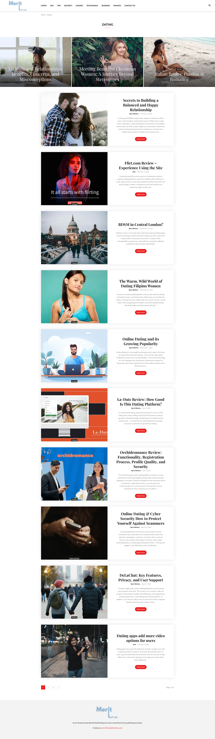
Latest (44, 5)
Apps (74, 676)
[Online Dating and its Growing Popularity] (74, 355)
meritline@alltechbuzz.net (112, 728)
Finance (117, 5)
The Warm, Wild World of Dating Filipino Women (140, 283)
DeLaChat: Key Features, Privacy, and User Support (140, 577)
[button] (210, 6)
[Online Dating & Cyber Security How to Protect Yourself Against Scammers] (74, 533)
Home (43, 15)
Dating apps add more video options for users (141, 638)
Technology (92, 5)
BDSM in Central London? (140, 224)
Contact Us (129, 5)
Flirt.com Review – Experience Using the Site (140, 165)
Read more (141, 139)
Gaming (79, 5)
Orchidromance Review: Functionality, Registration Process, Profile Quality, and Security (140, 459)
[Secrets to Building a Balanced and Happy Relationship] (74, 119)
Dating (35, 64)
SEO (52, 5)
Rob (134, 172)
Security (68, 5)
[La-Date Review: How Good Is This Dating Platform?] (74, 414)
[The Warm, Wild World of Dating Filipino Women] (74, 296)
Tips (59, 5)
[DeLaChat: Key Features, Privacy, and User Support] (74, 592)
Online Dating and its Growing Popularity (140, 341)
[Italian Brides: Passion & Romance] (179, 62)
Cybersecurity (74, 558)
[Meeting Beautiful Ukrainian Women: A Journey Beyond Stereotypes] (107, 62)
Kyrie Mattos (134, 114)
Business (106, 5)
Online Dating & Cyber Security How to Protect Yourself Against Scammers (140, 518)
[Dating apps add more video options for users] (74, 651)
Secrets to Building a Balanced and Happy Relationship (141, 105)
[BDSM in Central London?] (74, 237)
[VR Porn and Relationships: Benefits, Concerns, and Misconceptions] (35, 62)
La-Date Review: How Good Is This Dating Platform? (140, 402)
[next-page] (58, 687)
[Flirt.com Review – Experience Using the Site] (74, 178)
